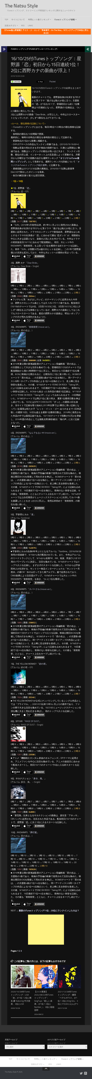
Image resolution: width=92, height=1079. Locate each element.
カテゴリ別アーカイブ (56, 1043)
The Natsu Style (21, 6)
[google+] (85, 1073)
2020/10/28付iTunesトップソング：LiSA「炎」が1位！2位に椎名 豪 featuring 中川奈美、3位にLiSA (21, 997)
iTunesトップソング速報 (64, 19)
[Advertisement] (46, 40)
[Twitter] (81, 1073)
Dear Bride (32, 263)
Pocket (52, 81)
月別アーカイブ (11, 1043)
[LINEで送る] (16, 81)
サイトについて (18, 19)
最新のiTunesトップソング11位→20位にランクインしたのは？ (49, 910)
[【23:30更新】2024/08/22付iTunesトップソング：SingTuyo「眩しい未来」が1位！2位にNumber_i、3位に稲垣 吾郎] (46, 976)
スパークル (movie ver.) (40, 589)
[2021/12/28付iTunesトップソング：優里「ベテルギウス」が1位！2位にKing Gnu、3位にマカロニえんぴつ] (69, 976)
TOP (6, 19)
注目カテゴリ (10, 25)
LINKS (30, 25)
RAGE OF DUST (32, 721)
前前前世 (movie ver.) (39, 327)
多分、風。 (38, 778)
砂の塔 (42, 664)
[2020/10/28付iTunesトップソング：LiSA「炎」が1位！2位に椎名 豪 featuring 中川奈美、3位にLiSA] (22, 976)
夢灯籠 (33, 832)
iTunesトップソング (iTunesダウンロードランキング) (34, 49)
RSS (23, 25)
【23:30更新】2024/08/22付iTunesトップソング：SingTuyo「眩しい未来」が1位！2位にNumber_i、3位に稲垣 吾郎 (44, 1000)
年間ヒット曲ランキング (38, 19)
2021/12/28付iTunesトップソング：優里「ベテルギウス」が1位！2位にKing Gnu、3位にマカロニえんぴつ (68, 997)
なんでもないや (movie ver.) (42, 432)
